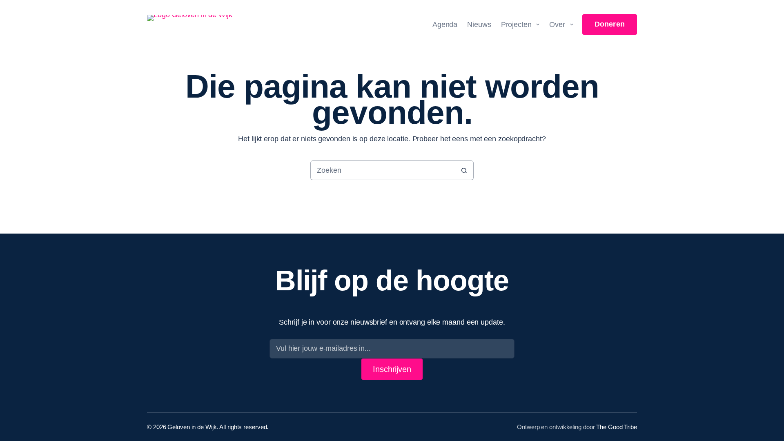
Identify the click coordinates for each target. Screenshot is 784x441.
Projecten (516, 24)
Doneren (610, 24)
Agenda (444, 24)
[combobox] (382, 170)
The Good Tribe (616, 426)
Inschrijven (392, 369)
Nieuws (479, 24)
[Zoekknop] (463, 170)
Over (557, 24)
